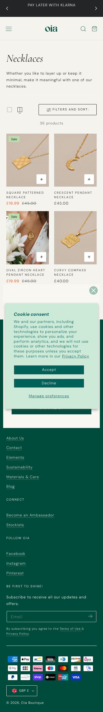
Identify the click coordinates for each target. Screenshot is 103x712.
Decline (49, 383)
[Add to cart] (41, 179)
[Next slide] (96, 8)
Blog (10, 486)
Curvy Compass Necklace (70, 272)
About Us (15, 438)
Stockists (15, 524)
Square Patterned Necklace (25, 195)
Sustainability (19, 467)
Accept (49, 369)
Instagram (16, 563)
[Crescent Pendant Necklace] (75, 160)
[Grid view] (9, 109)
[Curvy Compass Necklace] (75, 237)
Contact (14, 447)
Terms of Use (71, 629)
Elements (15, 457)
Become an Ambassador (30, 515)
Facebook (15, 553)
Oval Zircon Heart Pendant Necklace (25, 272)
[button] (8, 29)
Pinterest (15, 573)
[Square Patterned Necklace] (27, 160)
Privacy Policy (75, 356)
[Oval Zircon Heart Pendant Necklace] (27, 237)
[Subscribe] (90, 616)
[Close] (93, 290)
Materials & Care (22, 476)
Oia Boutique (32, 703)
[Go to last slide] (7, 8)
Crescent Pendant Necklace (73, 195)
